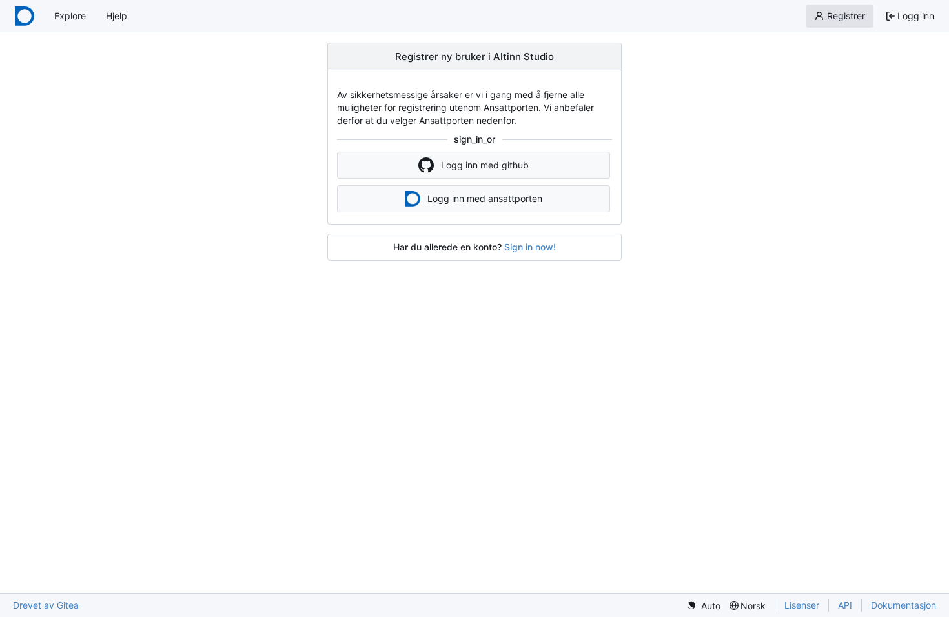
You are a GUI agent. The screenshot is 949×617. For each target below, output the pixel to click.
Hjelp (116, 15)
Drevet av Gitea (46, 605)
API (845, 605)
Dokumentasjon (903, 605)
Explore (70, 15)
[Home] (24, 16)
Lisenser (801, 605)
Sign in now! (530, 246)
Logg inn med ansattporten (484, 198)
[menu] (703, 605)
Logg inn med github (485, 164)
